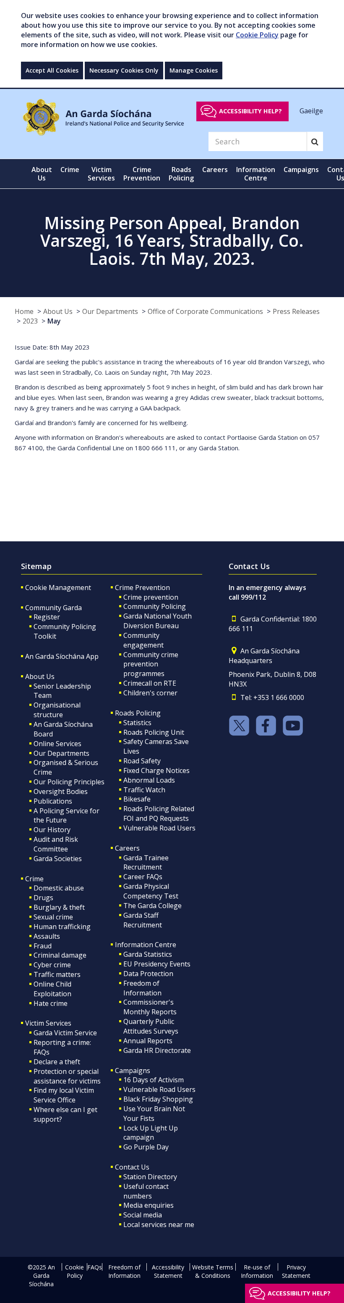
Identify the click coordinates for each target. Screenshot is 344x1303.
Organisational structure (57, 709)
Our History (52, 829)
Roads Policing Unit (153, 732)
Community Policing (154, 606)
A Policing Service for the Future (66, 815)
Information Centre (145, 944)
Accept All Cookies (52, 70)
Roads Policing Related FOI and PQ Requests (158, 813)
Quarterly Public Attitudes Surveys (150, 1026)
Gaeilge (311, 110)
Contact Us (132, 1167)
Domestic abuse (59, 888)
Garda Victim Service (65, 1032)
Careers (127, 848)
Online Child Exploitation (52, 988)
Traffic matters (57, 974)
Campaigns (132, 1070)
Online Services (57, 743)
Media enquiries (148, 1205)
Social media (142, 1214)
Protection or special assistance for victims (67, 1076)
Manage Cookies (193, 70)
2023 (30, 321)
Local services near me (158, 1224)
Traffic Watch (144, 789)
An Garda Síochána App (62, 656)
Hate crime (51, 1003)
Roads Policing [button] (181, 174)
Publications (53, 801)
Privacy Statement (296, 1271)
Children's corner (150, 692)
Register (47, 616)
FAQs (94, 1267)
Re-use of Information (257, 1271)
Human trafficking (62, 926)
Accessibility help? (250, 111)
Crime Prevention (142, 587)
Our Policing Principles (69, 781)
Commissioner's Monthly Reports (150, 1006)
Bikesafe (137, 799)
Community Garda (53, 607)
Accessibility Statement (168, 1271)
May (54, 321)
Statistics (137, 722)
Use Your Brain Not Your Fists (154, 1113)
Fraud (43, 945)
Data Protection (148, 973)
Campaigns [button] (301, 169)
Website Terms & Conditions (212, 1271)
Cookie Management (58, 587)
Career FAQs (142, 876)
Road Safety (142, 760)
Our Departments (110, 311)
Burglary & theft (59, 907)
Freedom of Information (142, 988)
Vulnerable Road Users (159, 828)
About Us (58, 311)
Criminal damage (60, 955)
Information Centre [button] (255, 174)
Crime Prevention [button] (141, 174)
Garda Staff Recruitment (142, 920)
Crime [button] (69, 169)
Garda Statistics (147, 954)
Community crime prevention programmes (150, 664)
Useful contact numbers (146, 1191)
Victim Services (48, 1023)
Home (24, 311)
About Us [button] (41, 174)
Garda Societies (58, 858)
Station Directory (150, 1176)
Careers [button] (215, 169)
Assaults (47, 936)
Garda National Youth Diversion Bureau (157, 620)
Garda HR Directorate (157, 1050)
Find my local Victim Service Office (64, 1095)
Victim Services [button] (101, 174)
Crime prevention (150, 597)
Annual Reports (147, 1040)
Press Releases (296, 311)
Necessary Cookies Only (124, 70)
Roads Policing (138, 713)
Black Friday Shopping (158, 1099)
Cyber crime (52, 964)
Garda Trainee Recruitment (146, 862)
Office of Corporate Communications (205, 311)
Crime (34, 878)
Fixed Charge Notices (156, 770)
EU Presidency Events (156, 964)
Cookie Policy (257, 34)
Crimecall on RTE (149, 683)
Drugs (43, 897)
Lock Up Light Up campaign (150, 1132)
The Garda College (152, 905)
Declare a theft (57, 1061)
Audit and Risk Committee (56, 844)
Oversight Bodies (61, 791)
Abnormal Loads (149, 780)
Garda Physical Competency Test (150, 891)
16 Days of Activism (153, 1079)
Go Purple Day (146, 1147)
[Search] (315, 141)
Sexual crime (53, 917)
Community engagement (143, 640)
